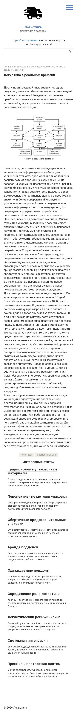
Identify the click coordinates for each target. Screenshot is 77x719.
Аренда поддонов (23, 547)
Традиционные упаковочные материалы (32, 471)
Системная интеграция (28, 640)
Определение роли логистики (34, 594)
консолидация (47, 454)
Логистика (33, 27)
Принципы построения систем (34, 664)
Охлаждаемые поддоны (29, 570)
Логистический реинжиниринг (34, 617)
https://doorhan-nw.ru (25, 40)
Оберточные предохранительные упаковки (37, 522)
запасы (27, 454)
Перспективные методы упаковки (37, 496)
